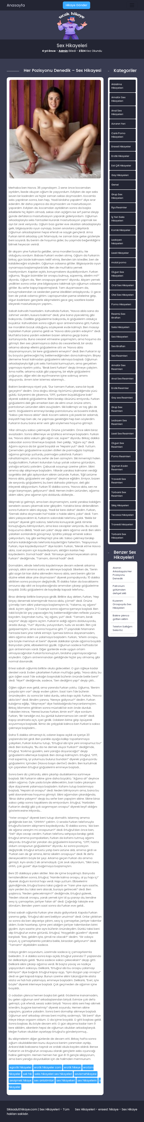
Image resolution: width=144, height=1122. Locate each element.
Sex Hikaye (129, 1109)
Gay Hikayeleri (120, 175)
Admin (63, 51)
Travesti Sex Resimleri (118, 480)
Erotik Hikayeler (120, 156)
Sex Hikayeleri (119, 336)
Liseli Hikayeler (120, 253)
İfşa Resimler (119, 207)
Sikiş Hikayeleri (120, 505)
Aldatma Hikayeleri (117, 86)
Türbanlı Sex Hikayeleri (118, 536)
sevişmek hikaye (21, 1080)
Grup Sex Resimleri (117, 409)
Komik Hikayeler (120, 230)
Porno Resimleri (120, 456)
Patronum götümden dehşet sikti (119, 589)
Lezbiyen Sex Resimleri (119, 422)
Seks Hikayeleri (120, 327)
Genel (115, 184)
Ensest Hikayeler (121, 146)
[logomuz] (72, 26)
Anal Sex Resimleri (122, 378)
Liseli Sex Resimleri (122, 433)
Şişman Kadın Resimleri (119, 467)
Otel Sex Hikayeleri (122, 294)
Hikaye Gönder (76, 5)
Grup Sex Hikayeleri (117, 196)
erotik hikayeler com (47, 1067)
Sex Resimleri (119, 355)
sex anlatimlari (44, 1080)
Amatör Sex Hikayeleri (118, 99)
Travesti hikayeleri (122, 524)
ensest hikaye (108, 1109)
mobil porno (118, 262)
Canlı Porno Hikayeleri (118, 135)
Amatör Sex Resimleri (118, 367)
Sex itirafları (118, 346)
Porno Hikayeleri (121, 304)
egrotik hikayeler (21, 1067)
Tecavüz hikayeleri (122, 514)
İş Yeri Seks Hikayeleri (117, 218)
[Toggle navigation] (132, 5)
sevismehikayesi (86, 1074)
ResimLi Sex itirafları (118, 315)
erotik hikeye (72, 1067)
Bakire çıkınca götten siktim (121, 617)
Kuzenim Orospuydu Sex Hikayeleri (122, 604)
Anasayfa (16, 5)
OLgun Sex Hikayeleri (117, 273)
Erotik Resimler (120, 388)
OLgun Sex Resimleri (117, 445)
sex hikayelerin (87, 1080)
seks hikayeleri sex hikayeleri (53, 1074)
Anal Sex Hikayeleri (117, 112)
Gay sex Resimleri (122, 397)
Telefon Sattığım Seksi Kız (122, 628)
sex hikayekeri (65, 1080)
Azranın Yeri (118, 123)
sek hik (27, 1074)
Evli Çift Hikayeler (121, 165)
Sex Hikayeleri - (86, 1109)
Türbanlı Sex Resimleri (118, 494)
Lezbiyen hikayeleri (117, 241)
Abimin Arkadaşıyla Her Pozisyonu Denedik (122, 573)
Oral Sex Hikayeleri (122, 285)
